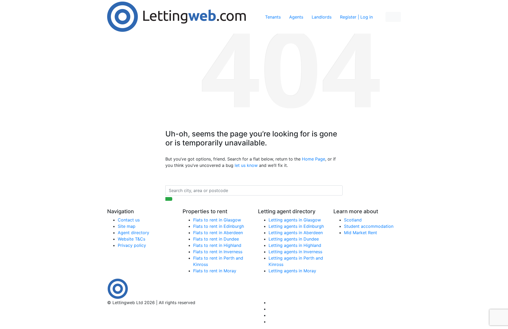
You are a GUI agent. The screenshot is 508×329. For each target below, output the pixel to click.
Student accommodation (368, 226)
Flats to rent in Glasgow (217, 220)
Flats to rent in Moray (214, 270)
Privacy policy (132, 245)
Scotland (353, 220)
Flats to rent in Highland (217, 245)
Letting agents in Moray (292, 270)
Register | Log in (356, 17)
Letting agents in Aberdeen (296, 232)
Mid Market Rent (360, 232)
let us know (246, 165)
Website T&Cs (131, 239)
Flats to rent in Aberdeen (218, 232)
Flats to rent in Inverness (217, 251)
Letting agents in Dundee (294, 239)
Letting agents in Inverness (295, 251)
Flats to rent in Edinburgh (218, 226)
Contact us (129, 220)
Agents (296, 17)
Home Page (313, 159)
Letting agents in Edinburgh (296, 226)
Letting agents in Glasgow (295, 220)
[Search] (168, 199)
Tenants (273, 17)
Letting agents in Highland (295, 245)
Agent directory (133, 232)
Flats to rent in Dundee (216, 239)
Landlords (322, 17)
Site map (126, 226)
